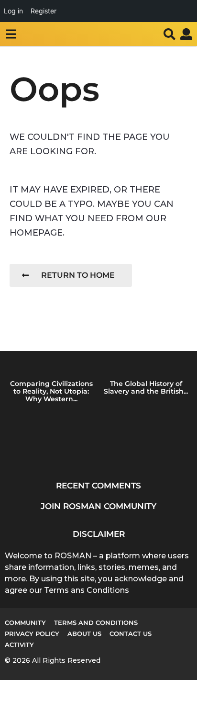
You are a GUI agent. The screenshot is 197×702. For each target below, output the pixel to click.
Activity (19, 644)
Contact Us (130, 633)
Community (25, 622)
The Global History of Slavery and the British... (146, 387)
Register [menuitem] (43, 11)
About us (84, 633)
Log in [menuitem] (13, 11)
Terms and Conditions (96, 622)
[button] (11, 34)
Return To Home (78, 275)
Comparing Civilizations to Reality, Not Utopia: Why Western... (51, 391)
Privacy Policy (32, 633)
